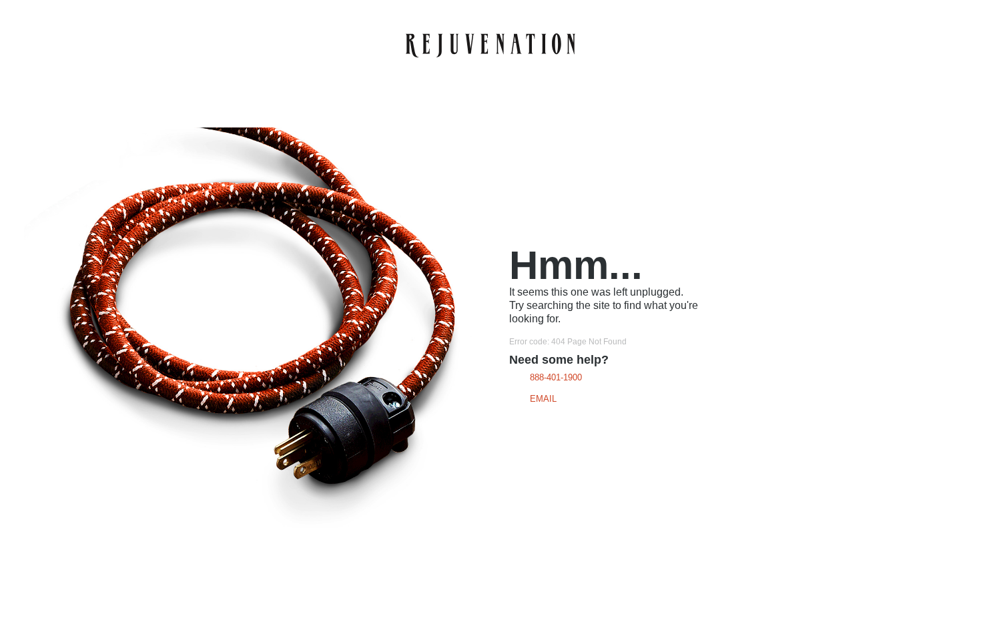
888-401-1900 (556, 377)
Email (543, 399)
